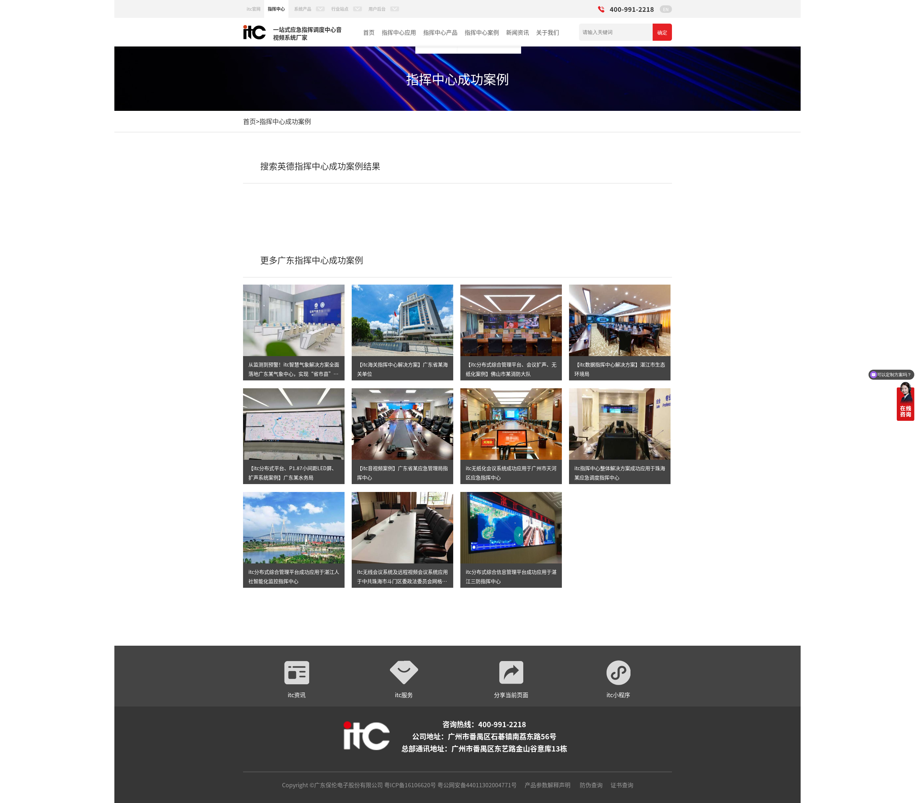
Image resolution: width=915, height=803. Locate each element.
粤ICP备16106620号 (409, 784)
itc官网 (254, 9)
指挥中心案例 (482, 32)
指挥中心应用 (399, 32)
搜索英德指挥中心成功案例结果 (320, 165)
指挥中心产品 (440, 32)
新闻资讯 (517, 32)
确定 (662, 32)
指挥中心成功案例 (285, 121)
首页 (369, 32)
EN (666, 9)
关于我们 (547, 32)
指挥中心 (276, 9)
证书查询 (621, 784)
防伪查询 (591, 784)
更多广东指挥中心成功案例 (311, 259)
